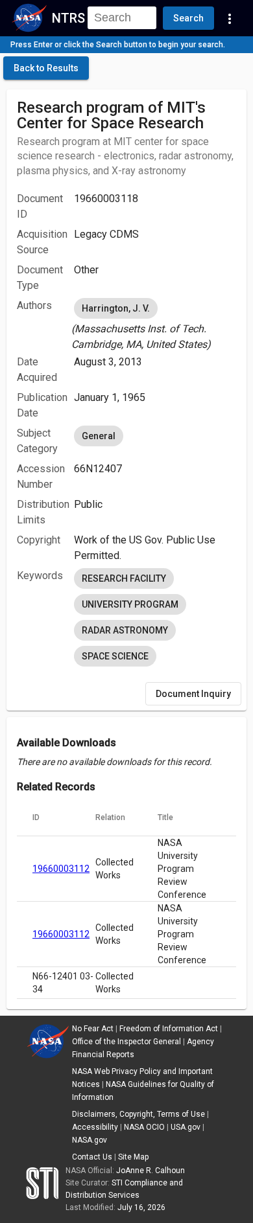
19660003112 (61, 868)
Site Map (133, 1156)
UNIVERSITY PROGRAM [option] (130, 604)
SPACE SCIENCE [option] (115, 656)
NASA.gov (89, 1140)
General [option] (98, 436)
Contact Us (92, 1156)
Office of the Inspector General (126, 1041)
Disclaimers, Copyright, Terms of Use (138, 1114)
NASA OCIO (144, 1127)
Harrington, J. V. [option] (116, 308)
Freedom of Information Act (168, 1028)
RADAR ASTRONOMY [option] (125, 630)
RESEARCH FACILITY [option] (124, 578)
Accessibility (95, 1127)
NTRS (68, 18)
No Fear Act (93, 1028)
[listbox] (155, 323)
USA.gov (185, 1127)
